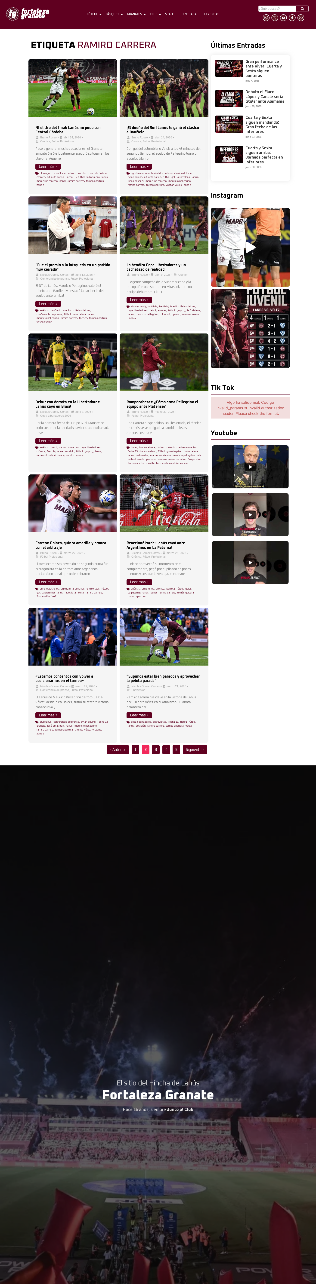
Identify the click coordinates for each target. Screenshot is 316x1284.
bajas (134, 447)
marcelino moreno (47, 181)
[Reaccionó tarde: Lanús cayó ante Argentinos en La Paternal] (164, 503)
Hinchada (189, 14)
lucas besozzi (136, 181)
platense (151, 459)
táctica (83, 318)
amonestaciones (49, 588)
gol (173, 177)
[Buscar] (302, 9)
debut (153, 310)
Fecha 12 (102, 722)
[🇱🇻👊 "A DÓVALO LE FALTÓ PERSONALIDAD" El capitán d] (250, 247)
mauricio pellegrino (179, 181)
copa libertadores (138, 310)
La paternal (48, 592)
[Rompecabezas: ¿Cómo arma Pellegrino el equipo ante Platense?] (164, 362)
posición (141, 726)
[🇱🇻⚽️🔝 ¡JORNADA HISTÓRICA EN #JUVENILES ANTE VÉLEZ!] (250, 328)
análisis (60, 173)
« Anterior (118, 750)
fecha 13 (133, 451)
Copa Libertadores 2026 (55, 415)
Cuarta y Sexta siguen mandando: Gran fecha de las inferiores (262, 125)
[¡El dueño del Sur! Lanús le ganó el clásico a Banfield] (164, 88)
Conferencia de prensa (54, 278)
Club (153, 14)
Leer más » (48, 166)
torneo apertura (95, 181)
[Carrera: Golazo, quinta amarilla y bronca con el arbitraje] (72, 503)
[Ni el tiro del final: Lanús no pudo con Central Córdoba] (72, 88)
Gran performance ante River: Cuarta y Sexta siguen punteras (263, 69)
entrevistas (93, 588)
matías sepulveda (160, 455)
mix (199, 455)
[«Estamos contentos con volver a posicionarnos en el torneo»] (72, 637)
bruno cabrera (147, 447)
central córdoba (98, 173)
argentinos (78, 588)
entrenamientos (188, 447)
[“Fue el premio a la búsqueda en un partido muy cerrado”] (72, 225)
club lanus (46, 722)
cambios (167, 173)
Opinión (183, 274)
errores (162, 310)
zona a (40, 185)
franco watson (147, 451)
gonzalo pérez (175, 451)
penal (62, 181)
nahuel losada (57, 455)
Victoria (96, 729)
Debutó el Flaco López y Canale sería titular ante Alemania (264, 97)
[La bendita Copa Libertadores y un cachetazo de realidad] (164, 225)
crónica (41, 177)
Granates (134, 14)
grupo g (181, 310)
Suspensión (194, 459)
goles (188, 588)
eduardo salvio (55, 177)
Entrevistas (138, 690)
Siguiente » (195, 750)
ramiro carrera (76, 181)
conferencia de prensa (49, 314)
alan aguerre (47, 173)
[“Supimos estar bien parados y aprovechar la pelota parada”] (164, 637)
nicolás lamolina (74, 592)
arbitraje (66, 588)
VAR (54, 596)
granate (41, 726)
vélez (87, 729)
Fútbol (92, 14)
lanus (105, 177)
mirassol (165, 314)
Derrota (51, 451)
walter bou (154, 463)
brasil (173, 306)
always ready (138, 306)
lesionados (142, 455)
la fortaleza (93, 177)
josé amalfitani (56, 726)
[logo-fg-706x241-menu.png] (28, 14)
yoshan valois (174, 185)
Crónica (45, 141)
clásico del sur (182, 173)
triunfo (78, 729)
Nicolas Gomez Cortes (54, 274)
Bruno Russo (48, 137)
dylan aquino (135, 177)
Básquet (112, 14)
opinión (176, 314)
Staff (169, 14)
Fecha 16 (71, 177)
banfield (156, 173)
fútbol (81, 177)
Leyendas (211, 14)
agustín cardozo (140, 173)
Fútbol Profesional (63, 141)
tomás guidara (185, 592)
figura (183, 722)
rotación (181, 459)
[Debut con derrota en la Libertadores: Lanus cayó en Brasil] (72, 362)
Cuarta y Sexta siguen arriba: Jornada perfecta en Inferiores (264, 155)
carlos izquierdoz (77, 173)
